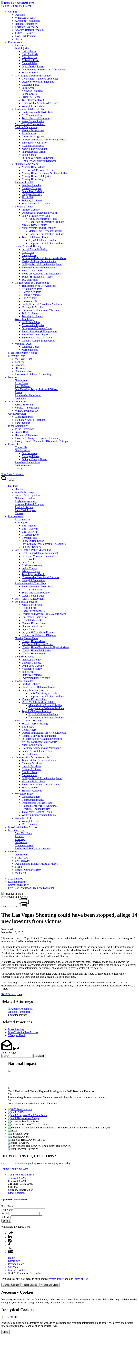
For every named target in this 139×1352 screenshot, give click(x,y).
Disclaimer (14, 1260)
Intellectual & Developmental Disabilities (44, 69)
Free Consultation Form (27, 462)
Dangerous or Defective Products (39, 212)
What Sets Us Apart (25, 17)
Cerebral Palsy (29, 63)
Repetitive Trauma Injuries (36, 334)
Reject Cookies (30, 1285)
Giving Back (22, 432)
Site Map (13, 1267)
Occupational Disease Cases (37, 328)
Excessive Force (30, 84)
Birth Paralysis (29, 57)
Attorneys (20, 365)
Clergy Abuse (29, 255)
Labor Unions (22, 422)
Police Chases (29, 93)
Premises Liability (24, 182)
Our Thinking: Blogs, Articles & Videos (36, 389)
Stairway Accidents (32, 200)
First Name (7, 1206)
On (7, 1317)
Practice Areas (15, 42)
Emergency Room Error (34, 142)
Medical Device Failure (34, 148)
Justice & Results (24, 32)
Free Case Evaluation (12, 474)
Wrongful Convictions (33, 106)
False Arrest (28, 87)
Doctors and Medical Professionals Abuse (44, 139)
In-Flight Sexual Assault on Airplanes (42, 264)
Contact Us (14, 444)
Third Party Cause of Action (37, 337)
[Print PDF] (24, 906)
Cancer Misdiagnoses (33, 136)
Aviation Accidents (32, 288)
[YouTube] (10, 1252)
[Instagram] (10, 1241)
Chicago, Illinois (30, 456)
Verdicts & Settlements (27, 407)
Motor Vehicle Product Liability (39, 227)
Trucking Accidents (32, 316)
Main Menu (25, 5)
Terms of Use (80, 1278)
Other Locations (16, 1192)
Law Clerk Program (25, 36)
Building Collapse (31, 188)
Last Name (7, 1209)
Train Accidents (30, 313)
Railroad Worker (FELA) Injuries (39, 331)
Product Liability (24, 206)
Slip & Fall (27, 197)
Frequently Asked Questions (30, 419)
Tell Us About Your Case (14, 1168)
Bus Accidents (29, 297)
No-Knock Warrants (32, 90)
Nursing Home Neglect (34, 179)
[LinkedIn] (10, 1237)
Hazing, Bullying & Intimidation (39, 261)
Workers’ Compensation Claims (39, 340)
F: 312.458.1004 (17, 1180)
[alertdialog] (69, 1312)
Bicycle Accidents (31, 291)
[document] (69, 1312)
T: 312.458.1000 (17, 1177)
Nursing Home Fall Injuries (36, 176)
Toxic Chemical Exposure (35, 118)
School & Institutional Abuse (37, 276)
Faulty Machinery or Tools (36, 215)
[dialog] (69, 1282)
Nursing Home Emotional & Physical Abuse (45, 173)
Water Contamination (33, 121)
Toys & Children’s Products (36, 237)
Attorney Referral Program (29, 29)
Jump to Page (8, 1052)
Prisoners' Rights (31, 96)
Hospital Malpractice (33, 145)
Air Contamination (32, 115)
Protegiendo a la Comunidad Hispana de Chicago (41, 441)
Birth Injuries (22, 48)
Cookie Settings (9, 5)
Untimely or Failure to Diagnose (39, 160)
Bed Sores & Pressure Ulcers (37, 170)
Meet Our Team (16, 355)
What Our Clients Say (26, 410)
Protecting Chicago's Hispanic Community (38, 438)
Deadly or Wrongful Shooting (38, 81)
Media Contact (23, 465)
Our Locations (22, 450)
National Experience (26, 23)
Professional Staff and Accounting (33, 374)
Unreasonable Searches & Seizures (40, 103)
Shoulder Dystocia (32, 72)
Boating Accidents (31, 294)
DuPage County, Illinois (34, 459)
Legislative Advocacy (26, 26)
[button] (11, 1233)
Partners (19, 361)
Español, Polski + (17, 881)
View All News (9, 906)
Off (16, 1317)
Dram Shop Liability (33, 191)
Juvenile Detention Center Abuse (39, 267)
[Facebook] (9, 1245)
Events (18, 392)
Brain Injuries (29, 133)
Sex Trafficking (30, 279)
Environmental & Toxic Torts (30, 109)
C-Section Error (30, 60)
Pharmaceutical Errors (33, 151)
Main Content (26, 2)
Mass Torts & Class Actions (30, 124)
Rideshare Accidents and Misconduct (41, 273)
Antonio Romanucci (19, 1011)
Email (4, 1213)
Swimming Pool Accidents (36, 203)
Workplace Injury (24, 319)
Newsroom (14, 377)
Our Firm (13, 11)
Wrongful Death (23, 343)
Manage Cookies (17, 1270)
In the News (21, 383)
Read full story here (11, 994)
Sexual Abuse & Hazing (28, 246)
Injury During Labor (33, 66)
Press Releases (23, 386)
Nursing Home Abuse (26, 163)
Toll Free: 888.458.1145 (21, 1174)
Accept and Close (49, 1285)
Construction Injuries (33, 325)
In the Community (18, 425)
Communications (24, 371)
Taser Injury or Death (33, 99)
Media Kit (20, 398)
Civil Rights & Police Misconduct (33, 75)
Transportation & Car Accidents (32, 282)
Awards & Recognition (27, 20)
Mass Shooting (30, 349)
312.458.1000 (15, 878)
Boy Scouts (28, 252)
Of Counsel (21, 368)
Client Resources (17, 413)
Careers (19, 39)
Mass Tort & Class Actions (22, 352)
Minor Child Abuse (32, 270)
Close (5, 1332)
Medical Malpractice (26, 127)
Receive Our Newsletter (28, 395)
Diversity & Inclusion (26, 435)
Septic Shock (29, 154)
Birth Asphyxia (30, 54)
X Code (5, 1217)
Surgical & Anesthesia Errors (37, 157)
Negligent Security (32, 194)
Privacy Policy (16, 1263)
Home (11, 1257)
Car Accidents (29, 301)
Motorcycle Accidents (33, 307)
